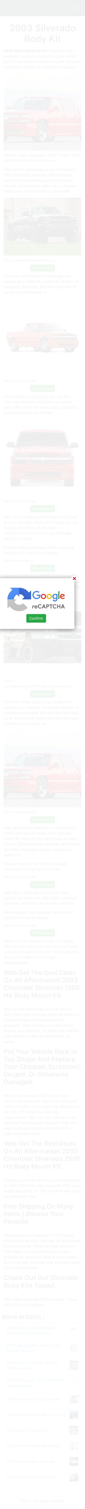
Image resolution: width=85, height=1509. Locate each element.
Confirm (36, 618)
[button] (42, 754)
